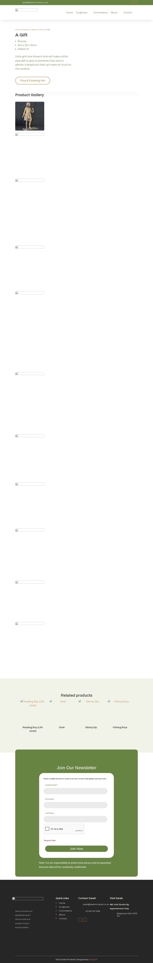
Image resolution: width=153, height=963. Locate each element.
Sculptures (81, 12)
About (114, 12)
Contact (128, 12)
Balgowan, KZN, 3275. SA (127, 914)
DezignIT (93, 959)
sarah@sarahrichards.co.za (35, 2)
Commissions (101, 12)
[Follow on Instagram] (136, 2)
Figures (25, 29)
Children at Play (37, 29)
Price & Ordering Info (32, 80)
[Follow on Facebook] (131, 2)
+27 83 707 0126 (92, 911)
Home (69, 12)
